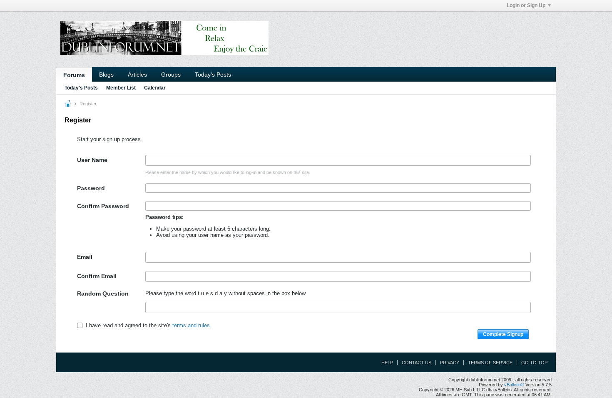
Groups (171, 74)
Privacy (449, 362)
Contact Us (416, 362)
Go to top (534, 362)
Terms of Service (490, 362)
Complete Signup (503, 334)
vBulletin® (514, 384)
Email (84, 257)
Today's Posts (213, 74)
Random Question (103, 293)
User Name (92, 160)
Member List (121, 88)
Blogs (106, 74)
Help (387, 362)
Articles (137, 74)
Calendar (155, 88)
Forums (74, 75)
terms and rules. (191, 325)
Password (91, 188)
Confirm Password (103, 206)
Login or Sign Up (526, 5)
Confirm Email (97, 276)
